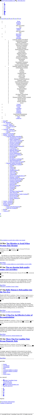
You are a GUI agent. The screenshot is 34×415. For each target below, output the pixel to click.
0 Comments (13, 250)
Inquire (5, 364)
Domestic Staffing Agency (26, 295)
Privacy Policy (6, 374)
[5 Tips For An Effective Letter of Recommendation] (10, 311)
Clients (18, 249)
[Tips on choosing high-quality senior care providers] (16, 264)
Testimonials (6, 367)
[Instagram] (4, 6)
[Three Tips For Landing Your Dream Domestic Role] (11, 335)
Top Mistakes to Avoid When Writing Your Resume (15, 244)
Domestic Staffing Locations (10, 371)
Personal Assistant (4, 298)
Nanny (31, 296)
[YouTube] (4, 11)
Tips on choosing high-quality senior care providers (15, 268)
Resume (22, 249)
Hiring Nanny (3, 296)
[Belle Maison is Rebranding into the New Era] (9, 286)
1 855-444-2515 (21, 0)
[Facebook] (4, 3)
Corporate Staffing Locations (10, 370)
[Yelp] (4, 10)
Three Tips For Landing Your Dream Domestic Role (15, 340)
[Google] (4, 14)
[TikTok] (4, 13)
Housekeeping (13, 272)
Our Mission (6, 365)
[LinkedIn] (4, 9)
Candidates (12, 249)
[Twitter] (4, 4)
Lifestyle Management (23, 296)
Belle (25, 272)
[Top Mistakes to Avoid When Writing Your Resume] (12, 240)
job (16, 296)
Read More (3, 262)
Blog (4, 368)
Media (4, 372)
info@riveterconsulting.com (8, 0)
